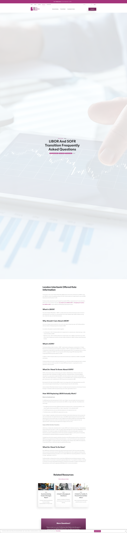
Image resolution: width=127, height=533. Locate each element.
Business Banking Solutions (54, 153)
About (31, 4)
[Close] (125, 531)
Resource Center (60, 138)
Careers (35, 4)
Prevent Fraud (49, 4)
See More (74, 153)
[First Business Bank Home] (35, 10)
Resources (43, 4)
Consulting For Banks (71, 9)
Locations (39, 4)
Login (94, 4)
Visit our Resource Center (63, 479)
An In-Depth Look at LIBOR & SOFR (65, 302)
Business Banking (55, 9)
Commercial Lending (69, 153)
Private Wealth (62, 9)
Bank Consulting (61, 153)
